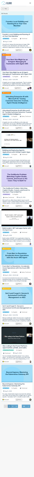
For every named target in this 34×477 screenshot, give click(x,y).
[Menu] (30, 3)
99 (24, 406)
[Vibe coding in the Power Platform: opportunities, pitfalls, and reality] (17, 335)
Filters (5, 8)
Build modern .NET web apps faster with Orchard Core (16, 229)
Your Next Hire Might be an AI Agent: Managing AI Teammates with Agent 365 (17, 73)
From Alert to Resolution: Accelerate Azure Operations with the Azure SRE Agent (16, 268)
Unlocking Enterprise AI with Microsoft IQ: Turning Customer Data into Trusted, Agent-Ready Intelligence (17, 112)
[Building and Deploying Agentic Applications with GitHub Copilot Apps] (17, 140)
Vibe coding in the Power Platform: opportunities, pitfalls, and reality (14, 347)
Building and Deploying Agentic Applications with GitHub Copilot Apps (16, 151)
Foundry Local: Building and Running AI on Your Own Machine (16, 35)
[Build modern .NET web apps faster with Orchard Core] (17, 218)
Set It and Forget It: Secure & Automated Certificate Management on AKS (17, 308)
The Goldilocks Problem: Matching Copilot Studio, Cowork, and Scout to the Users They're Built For (16, 190)
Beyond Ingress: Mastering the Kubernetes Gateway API (13, 385)
